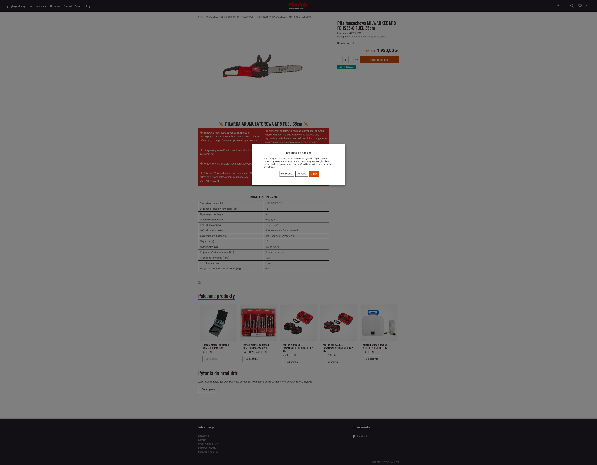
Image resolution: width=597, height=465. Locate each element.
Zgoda (314, 173)
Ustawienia (286, 173)
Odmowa (301, 173)
